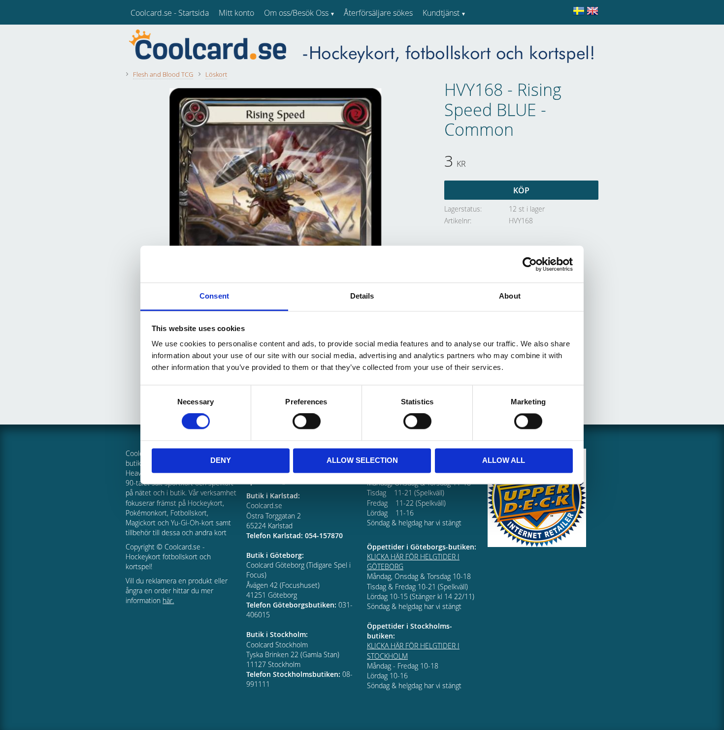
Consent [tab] (214, 296)
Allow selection (362, 460)
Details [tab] (362, 296)
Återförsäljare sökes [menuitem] (378, 12)
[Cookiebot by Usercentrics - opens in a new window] (530, 264)
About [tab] (510, 296)
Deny (220, 460)
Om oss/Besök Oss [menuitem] (296, 12)
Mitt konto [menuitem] (236, 12)
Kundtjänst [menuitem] (441, 12)
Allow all (503, 460)
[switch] (307, 421)
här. (168, 600)
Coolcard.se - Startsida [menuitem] (170, 12)
